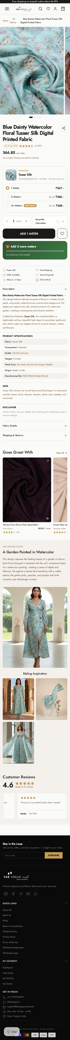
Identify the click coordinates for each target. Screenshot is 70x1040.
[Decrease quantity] (7, 221)
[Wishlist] (48, 8)
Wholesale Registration (13, 947)
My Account (10, 961)
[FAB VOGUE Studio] (23, 8)
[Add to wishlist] (62, 234)
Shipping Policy (10, 931)
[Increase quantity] (26, 221)
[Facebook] (13, 894)
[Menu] (7, 8)
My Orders (8, 983)
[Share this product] (63, 128)
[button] (58, 221)
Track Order (8, 973)
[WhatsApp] (36, 894)
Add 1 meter (29, 234)
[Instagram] (6, 894)
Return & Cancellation (13, 926)
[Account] (55, 8)
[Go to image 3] (37, 117)
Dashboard (8, 967)
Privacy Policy (9, 936)
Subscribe (53, 855)
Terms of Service (10, 942)
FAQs (5, 920)
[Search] (40, 8)
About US (7, 910)
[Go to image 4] (40, 117)
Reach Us (7, 915)
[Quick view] (47, 518)
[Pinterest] (21, 894)
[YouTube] (28, 894)
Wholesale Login (10, 953)
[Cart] (63, 8)
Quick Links (10, 903)
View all (60, 452)
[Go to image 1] (31, 117)
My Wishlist (8, 978)
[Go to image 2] (34, 117)
